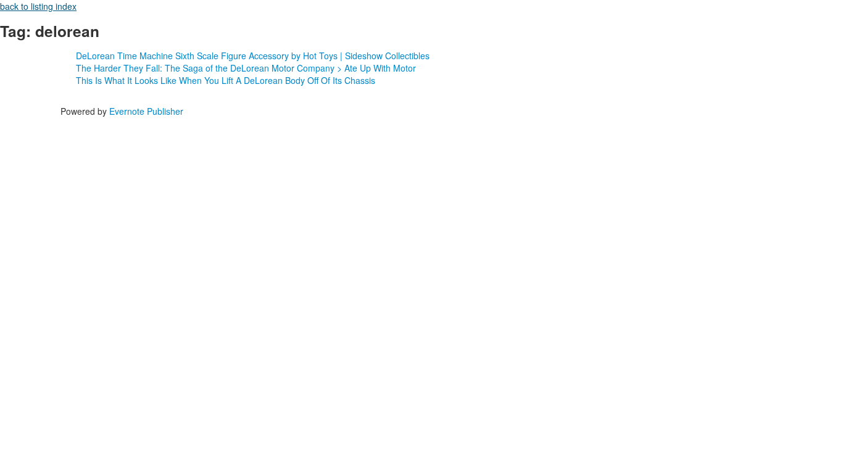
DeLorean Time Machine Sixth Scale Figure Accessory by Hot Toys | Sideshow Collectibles (253, 55)
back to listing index (38, 6)
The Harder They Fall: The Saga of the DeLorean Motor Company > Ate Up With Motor (246, 68)
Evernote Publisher (146, 111)
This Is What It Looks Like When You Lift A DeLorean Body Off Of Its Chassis (225, 80)
